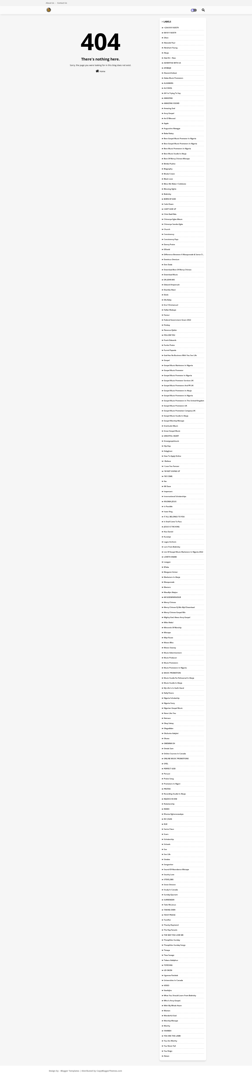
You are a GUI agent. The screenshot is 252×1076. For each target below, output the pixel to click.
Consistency (169, 234)
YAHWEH (167, 1031)
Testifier (167, 920)
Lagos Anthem (170, 542)
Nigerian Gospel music (173, 708)
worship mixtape (171, 1020)
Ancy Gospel (169, 113)
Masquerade (169, 582)
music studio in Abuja (173, 683)
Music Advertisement (173, 653)
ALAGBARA (168, 83)
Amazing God (169, 108)
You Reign (168, 1051)
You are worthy (170, 1041)
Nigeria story (169, 703)
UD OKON (168, 970)
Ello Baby (167, 300)
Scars (166, 834)
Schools (167, 844)
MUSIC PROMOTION (172, 673)
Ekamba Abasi (170, 290)
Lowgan (167, 562)
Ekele (166, 294)
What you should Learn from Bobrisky (180, 995)
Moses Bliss (169, 642)
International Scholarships (175, 496)
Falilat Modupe (170, 310)
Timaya (167, 950)
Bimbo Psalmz (169, 163)
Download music (171, 274)
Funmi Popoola (170, 350)
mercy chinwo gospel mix (175, 612)
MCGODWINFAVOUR (172, 597)
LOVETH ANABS (170, 557)
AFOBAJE (167, 68)
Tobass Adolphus (171, 960)
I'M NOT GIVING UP (172, 471)
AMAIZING (168, 98)
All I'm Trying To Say (172, 93)
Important (168, 491)
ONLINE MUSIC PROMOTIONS (176, 758)
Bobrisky (167, 194)
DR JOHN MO (169, 279)
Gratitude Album (171, 426)
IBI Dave (167, 486)
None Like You (170, 713)
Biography (168, 169)
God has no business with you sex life (180, 355)
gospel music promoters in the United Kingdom (184, 400)
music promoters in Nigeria (175, 668)
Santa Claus (169, 829)
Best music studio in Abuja (175, 153)
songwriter (168, 864)
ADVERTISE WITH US (172, 63)
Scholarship (169, 839)
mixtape (167, 632)
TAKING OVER (169, 910)
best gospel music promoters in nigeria (180, 143)
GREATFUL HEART (171, 436)
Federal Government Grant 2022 (177, 320)
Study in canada (171, 889)
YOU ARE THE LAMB (172, 1036)
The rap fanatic (170, 930)
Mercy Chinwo (170, 602)
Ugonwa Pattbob (171, 975)
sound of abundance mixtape (176, 869)
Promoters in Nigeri (172, 784)
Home (102, 71)
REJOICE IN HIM (170, 799)
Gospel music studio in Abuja (176, 416)
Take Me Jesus (170, 904)
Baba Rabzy (169, 133)
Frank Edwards (170, 340)
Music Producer (170, 657)
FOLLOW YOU (169, 335)
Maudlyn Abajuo (170, 592)
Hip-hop (167, 446)
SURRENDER (169, 900)
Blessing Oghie (170, 189)
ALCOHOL (168, 88)
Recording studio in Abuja (175, 794)
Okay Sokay (169, 723)
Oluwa (166, 738)
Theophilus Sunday (172, 940)
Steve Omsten (170, 884)
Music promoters (171, 663)
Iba (165, 481)
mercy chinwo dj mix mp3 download (179, 607)
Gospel (167, 360)
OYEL (166, 763)
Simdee (167, 859)
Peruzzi (167, 773)
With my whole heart (173, 1005)
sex (165, 849)
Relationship (169, 804)
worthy (167, 1026)
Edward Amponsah (172, 284)
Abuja (166, 53)
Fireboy (167, 325)
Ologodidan (168, 728)
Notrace (167, 718)
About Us (50, 3)
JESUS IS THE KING (172, 526)
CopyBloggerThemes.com (109, 1070)
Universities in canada (173, 980)
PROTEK (167, 789)
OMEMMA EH (169, 743)
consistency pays (171, 239)
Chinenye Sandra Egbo (173, 224)
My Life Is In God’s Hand (174, 688)
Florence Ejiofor (170, 330)
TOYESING (168, 965)
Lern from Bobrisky (172, 547)
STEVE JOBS (169, 879)
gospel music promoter (173, 370)
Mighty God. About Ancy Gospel (177, 617)
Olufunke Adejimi (171, 733)
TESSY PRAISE (169, 915)
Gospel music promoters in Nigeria (178, 395)
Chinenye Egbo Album (173, 219)
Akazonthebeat (170, 73)
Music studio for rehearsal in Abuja (179, 678)
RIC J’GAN (168, 819)
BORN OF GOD (170, 199)
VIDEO (166, 985)
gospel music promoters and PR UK (179, 385)
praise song (169, 778)
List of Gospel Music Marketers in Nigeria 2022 (183, 552)
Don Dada (168, 264)
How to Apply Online (172, 456)
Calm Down (169, 204)
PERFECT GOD (170, 768)
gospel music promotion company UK (179, 410)
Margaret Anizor (171, 572)
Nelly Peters (169, 693)
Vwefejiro (168, 990)
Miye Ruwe (168, 637)
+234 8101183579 (171, 27)
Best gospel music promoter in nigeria (180, 138)
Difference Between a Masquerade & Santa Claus (184, 254)
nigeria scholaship (171, 698)
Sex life (167, 854)
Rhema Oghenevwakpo (173, 814)
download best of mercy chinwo (177, 269)
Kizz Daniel (168, 531)
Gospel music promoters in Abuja (178, 390)
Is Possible (168, 506)
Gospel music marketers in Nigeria (178, 365)
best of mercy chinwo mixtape (177, 158)
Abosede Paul (169, 43)
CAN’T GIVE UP (170, 209)
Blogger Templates (70, 1070)
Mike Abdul (168, 622)
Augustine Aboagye (172, 128)
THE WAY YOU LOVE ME (173, 935)
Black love (168, 179)
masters (167, 587)
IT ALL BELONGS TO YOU (174, 516)
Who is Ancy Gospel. (172, 1000)
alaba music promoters (173, 78)
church (167, 229)
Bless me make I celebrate (175, 184)
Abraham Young (170, 47)
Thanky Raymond (171, 925)
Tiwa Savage (169, 955)
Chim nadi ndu (170, 214)
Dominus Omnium (171, 259)
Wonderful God (170, 1015)
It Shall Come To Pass (173, 521)
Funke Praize (169, 345)
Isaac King (168, 511)
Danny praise (169, 244)
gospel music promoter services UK (179, 380)
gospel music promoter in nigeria (178, 375)
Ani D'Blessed (169, 118)
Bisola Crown (169, 174)
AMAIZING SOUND (171, 103)
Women (167, 1010)
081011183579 (170, 32)
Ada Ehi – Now (170, 58)
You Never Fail (170, 1046)
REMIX (166, 809)
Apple (166, 123)
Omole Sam (168, 748)
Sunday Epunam (171, 894)
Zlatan (166, 1056)
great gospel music (172, 431)
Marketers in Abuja (172, 577)
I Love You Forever (171, 466)
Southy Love (169, 874)
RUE (165, 824)
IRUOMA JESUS (170, 501)
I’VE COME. (168, 476)
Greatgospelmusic (171, 441)
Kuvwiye (167, 537)
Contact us (62, 3)
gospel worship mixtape (174, 421)
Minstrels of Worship (172, 627)
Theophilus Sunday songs (175, 945)
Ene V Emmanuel (171, 305)
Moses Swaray (170, 647)
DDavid (167, 249)
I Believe (167, 461)
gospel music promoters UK (175, 406)
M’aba (166, 567)
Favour (167, 315)
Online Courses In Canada (175, 753)
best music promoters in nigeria (177, 148)
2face (166, 37)
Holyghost (168, 451)
